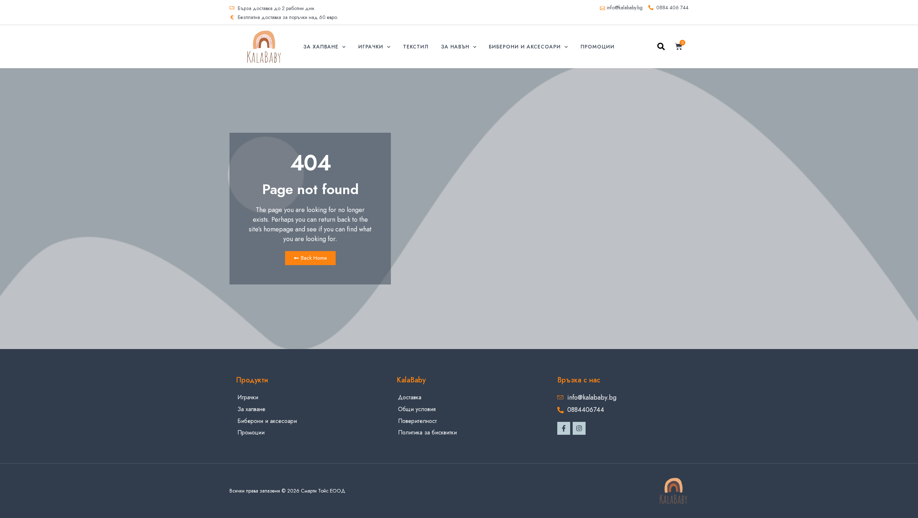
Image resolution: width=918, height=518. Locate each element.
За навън (455, 46)
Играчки (370, 46)
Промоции (598, 46)
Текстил (416, 46)
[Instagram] (579, 428)
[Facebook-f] (563, 428)
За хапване (321, 46)
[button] (661, 48)
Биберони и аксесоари (525, 46)
